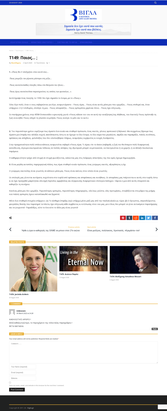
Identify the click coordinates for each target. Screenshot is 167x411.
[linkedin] (142, 218)
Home (11, 50)
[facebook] (155, 218)
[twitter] (148, 218)
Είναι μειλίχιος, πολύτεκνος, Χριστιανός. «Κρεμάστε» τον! (113, 229)
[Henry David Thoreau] (83, 29)
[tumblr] (129, 218)
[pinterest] (123, 218)
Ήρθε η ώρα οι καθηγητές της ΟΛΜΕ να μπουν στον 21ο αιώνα (51, 229)
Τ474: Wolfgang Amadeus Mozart (125, 276)
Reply (155, 329)
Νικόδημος (16, 63)
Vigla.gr (30, 408)
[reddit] (136, 218)
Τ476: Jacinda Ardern (18, 294)
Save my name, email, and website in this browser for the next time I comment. (36, 385)
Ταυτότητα (19, 50)
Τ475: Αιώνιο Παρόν (68, 274)
